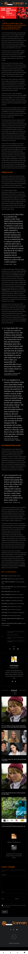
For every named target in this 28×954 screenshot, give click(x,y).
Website (17, 898)
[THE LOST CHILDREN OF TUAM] (14, 709)
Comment (3, 874)
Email (2, 898)
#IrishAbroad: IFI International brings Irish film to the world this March (14, 855)
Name (2, 892)
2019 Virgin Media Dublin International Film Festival (16, 632)
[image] (14, 809)
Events (2, 824)
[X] (13, 929)
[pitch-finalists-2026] (14, 742)
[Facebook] (10, 929)
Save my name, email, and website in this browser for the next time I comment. (13, 906)
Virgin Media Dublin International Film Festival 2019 (16, 641)
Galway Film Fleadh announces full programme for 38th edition (13, 793)
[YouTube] (17, 929)
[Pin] (17, 649)
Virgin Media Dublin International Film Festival (16, 638)
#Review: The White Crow (14, 841)
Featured (7, 824)
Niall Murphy (14, 665)
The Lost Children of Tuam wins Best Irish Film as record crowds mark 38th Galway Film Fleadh (13, 726)
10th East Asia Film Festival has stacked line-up (13, 826)
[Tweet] (13, 649)
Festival (3, 20)
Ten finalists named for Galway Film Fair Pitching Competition (13, 760)
